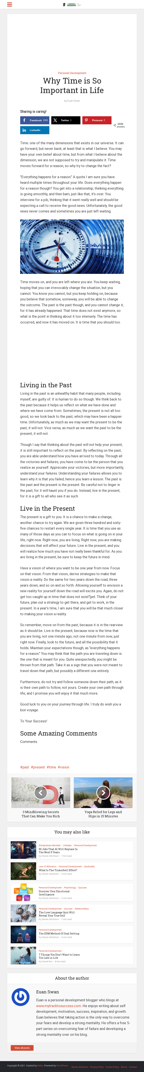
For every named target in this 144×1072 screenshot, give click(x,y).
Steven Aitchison (50, 856)
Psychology (70, 887)
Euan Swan (73, 100)
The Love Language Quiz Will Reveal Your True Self (57, 914)
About (124, 1067)
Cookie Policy (112, 1067)
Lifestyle (67, 845)
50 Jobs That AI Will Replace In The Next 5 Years (58, 850)
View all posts (22, 1047)
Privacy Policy (97, 1067)
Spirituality (89, 866)
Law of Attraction (47, 866)
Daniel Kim (47, 961)
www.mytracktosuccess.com (58, 1006)
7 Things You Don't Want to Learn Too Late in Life (59, 956)
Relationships (82, 908)
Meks (40, 1065)
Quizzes (82, 887)
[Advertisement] (72, 40)
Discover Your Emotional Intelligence (54, 893)
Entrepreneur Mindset (49, 845)
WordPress (62, 1065)
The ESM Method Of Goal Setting (59, 933)
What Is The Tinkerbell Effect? (58, 870)
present (39, 767)
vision (64, 767)
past (25, 767)
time (52, 767)
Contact (133, 1067)
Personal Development (72, 73)
